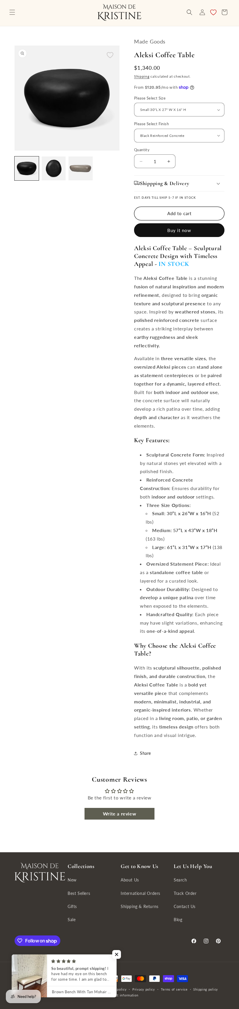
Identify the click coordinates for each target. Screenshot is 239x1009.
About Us (130, 879)
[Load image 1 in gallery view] (27, 168)
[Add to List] (110, 55)
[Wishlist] (213, 12)
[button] (12, 12)
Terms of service (174, 989)
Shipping (142, 76)
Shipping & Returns (140, 906)
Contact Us (185, 906)
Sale (71, 919)
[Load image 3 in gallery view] (80, 168)
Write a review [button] (119, 813)
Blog (178, 919)
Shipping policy (205, 989)
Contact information (122, 995)
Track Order (185, 893)
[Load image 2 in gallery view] (54, 168)
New (72, 879)
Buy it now (179, 230)
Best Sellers (79, 893)
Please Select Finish (151, 123)
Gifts (72, 906)
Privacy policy (143, 989)
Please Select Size (150, 98)
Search (180, 879)
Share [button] (145, 753)
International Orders (140, 893)
